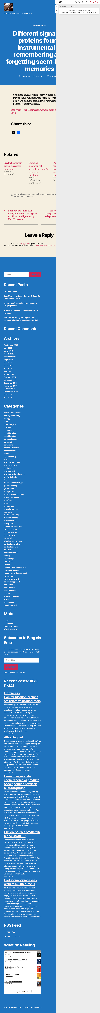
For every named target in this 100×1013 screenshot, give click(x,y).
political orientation (12, 544)
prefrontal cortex (11, 553)
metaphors (8, 524)
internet (7, 503)
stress (6, 599)
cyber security (10, 457)
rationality (8, 561)
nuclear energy (10, 532)
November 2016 (10, 386)
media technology (11, 515)
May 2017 (8, 368)
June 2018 (8, 351)
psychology (9, 558)
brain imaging (10, 424)
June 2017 (8, 365)
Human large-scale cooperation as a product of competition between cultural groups (21, 782)
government (9, 489)
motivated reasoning (13, 526)
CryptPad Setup (10, 291)
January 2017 (10, 380)
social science (10, 591)
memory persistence (49, 194)
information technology (14, 494)
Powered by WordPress (32, 1007)
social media (9, 588)
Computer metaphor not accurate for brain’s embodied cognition (38, 169)
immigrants (9, 491)
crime (6, 454)
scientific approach (12, 582)
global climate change (13, 483)
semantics (8, 585)
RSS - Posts (11, 932)
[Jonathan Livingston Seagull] (39, 961)
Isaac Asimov (9, 968)
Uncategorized (39, 26)
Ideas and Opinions (11, 974)
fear (5, 480)
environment (9, 471)
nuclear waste (10, 535)
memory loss (36, 194)
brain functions (19, 194)
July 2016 (8, 395)
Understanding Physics (13, 967)
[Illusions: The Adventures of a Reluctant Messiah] (39, 955)
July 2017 (8, 363)
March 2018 (9, 354)
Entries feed (9, 623)
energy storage (10, 465)
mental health (10, 521)
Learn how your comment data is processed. (52, 246)
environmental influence (14, 474)
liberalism (8, 512)
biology (7, 419)
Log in (6, 620)
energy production (12, 462)
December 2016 (10, 383)
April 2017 (8, 371)
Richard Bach (9, 956)
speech (7, 593)
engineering (9, 468)
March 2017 (9, 374)
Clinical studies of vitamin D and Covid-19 (22, 834)
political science (11, 547)
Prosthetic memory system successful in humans (13, 166)
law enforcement (11, 509)
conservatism (10, 451)
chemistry (8, 427)
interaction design (11, 497)
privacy (7, 556)
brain (6, 422)
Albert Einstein (9, 976)
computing (8, 445)
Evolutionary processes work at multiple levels (20, 882)
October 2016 (10, 389)
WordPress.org (10, 629)
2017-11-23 (40, 76)
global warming (10, 486)
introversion (9, 506)
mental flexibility (11, 518)
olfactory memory (26, 196)
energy (7, 459)
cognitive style (10, 436)
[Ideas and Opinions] (39, 976)
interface (8, 500)
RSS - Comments (13, 936)
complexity (8, 442)
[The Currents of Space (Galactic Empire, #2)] (39, 984)
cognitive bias (10, 433)
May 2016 (8, 398)
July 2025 (8, 348)
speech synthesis (11, 596)
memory (28, 194)
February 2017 (10, 377)
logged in (25, 243)
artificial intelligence (12, 413)
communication (10, 439)
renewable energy (11, 570)
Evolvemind (16, 1007)
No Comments (55, 76)
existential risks (10, 477)
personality (9, 538)
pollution (7, 550)
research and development (15, 573)
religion (7, 564)
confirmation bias (11, 448)
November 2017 (10, 357)
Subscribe (11, 667)
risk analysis (9, 576)
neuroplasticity (10, 529)
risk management (11, 579)
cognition (8, 430)
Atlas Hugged (13, 737)
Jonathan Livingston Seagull (15, 960)
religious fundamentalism (15, 567)
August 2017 (9, 360)
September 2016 (11, 392)
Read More (8, 734)
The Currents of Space (13, 982)
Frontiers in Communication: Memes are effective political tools (22, 697)
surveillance (9, 602)
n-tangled (26, 76)
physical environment (13, 541)
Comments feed (11, 626)
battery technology (12, 416)
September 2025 (11, 345)
